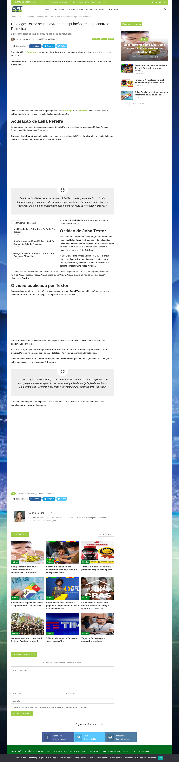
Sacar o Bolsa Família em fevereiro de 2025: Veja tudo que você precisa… (151, 68)
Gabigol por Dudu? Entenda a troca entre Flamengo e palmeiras (33, 254)
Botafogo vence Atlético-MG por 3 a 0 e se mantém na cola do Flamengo (33, 242)
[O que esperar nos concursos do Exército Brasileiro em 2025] (27, 624)
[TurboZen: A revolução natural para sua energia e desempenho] (97, 552)
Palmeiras (49, 493)
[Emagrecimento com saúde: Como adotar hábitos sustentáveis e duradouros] (27, 552)
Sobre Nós (44, 2)
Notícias (104, 39)
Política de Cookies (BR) (79, 2)
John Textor (30, 493)
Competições (58, 9)
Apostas (114, 9)
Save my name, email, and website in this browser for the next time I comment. (51, 707)
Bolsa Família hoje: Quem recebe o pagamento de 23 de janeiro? (151, 93)
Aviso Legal (129, 751)
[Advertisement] (62, 88)
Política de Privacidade (59, 2)
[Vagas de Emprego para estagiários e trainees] (97, 624)
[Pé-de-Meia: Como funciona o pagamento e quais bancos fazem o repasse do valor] (62, 588)
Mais (106, 2)
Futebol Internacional (95, 9)
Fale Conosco (96, 2)
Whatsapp (144, 751)
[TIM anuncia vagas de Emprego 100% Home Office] (62, 624)
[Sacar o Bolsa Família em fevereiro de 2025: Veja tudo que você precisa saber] (62, 552)
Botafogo (96, 39)
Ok (160, 758)
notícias (40, 493)
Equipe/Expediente (111, 751)
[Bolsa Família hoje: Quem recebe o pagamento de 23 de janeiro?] (27, 588)
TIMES (46, 9)
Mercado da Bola (75, 9)
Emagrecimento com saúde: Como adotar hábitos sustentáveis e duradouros (144, 48)
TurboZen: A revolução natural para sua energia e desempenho (150, 81)
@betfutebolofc (94, 724)
